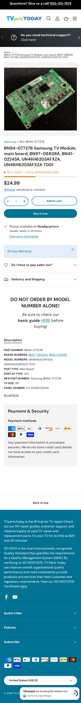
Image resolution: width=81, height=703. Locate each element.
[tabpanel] (40, 373)
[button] (66, 18)
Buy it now (40, 213)
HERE (45, 320)
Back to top (40, 503)
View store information (24, 236)
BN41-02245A (58, 355)
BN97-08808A (38, 355)
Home (7, 52)
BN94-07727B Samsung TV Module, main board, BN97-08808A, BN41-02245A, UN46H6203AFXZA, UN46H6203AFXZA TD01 (38, 56)
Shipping (9, 189)
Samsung (10, 141)
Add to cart (54, 201)
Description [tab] (13, 340)
